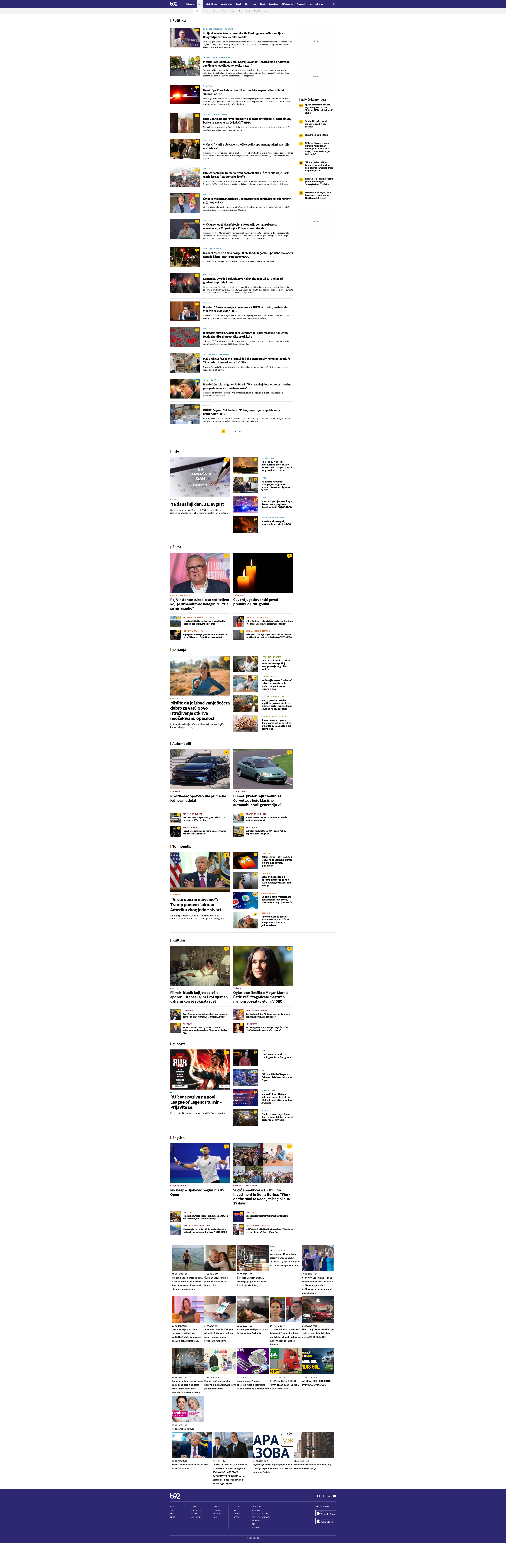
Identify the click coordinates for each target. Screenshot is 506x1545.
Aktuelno (175, 792)
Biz (171, 1514)
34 (235, 431)
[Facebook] (318, 1496)
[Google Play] (325, 1513)
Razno (173, 499)
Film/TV (174, 988)
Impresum (256, 1510)
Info (172, 1507)
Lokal (215, 1517)
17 (179, 631)
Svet (263, 478)
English (187, 1212)
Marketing (256, 1507)
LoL (172, 1092)
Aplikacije (256, 1520)
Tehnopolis (218, 1510)
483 (301, 105)
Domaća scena (268, 1090)
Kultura (194, 1514)
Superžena (196, 1517)
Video (236, 1507)
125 (301, 121)
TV (235, 1510)
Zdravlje (195, 1507)
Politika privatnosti (261, 1517)
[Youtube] (334, 1496)
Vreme (236, 1517)
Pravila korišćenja (260, 1514)
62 (301, 179)
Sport (173, 1510)
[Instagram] (329, 1496)
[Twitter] (323, 1496)
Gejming (265, 913)
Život (172, 1517)
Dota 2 (264, 1110)
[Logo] (173, 4)
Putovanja (196, 1510)
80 (301, 143)
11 (255, 459)
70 (301, 162)
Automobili (217, 1514)
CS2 (263, 1051)
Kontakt (255, 1527)
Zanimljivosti (240, 792)
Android (265, 873)
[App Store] (325, 1521)
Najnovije (190, 4)
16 (242, 618)
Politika (207, 86)
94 (301, 135)
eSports (216, 1507)
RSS (253, 1524)
